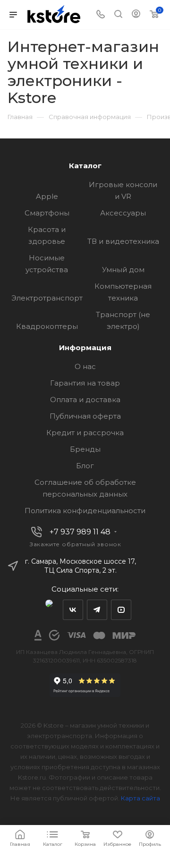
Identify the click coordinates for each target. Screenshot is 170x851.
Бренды (85, 449)
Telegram (97, 610)
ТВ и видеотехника (123, 241)
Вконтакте (73, 610)
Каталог (85, 165)
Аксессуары (123, 212)
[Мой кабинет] (136, 14)
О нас (85, 366)
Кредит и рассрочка (85, 432)
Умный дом (123, 269)
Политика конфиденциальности (85, 510)
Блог (85, 465)
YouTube (121, 610)
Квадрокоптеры (47, 326)
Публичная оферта (85, 416)
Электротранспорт (47, 297)
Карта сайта (140, 798)
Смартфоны (47, 212)
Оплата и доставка (85, 399)
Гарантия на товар (85, 382)
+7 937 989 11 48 (80, 532)
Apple (47, 196)
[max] (49, 610)
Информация (85, 347)
